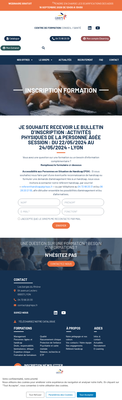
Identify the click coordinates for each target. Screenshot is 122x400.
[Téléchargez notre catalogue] (15, 321)
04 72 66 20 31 (85, 186)
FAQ (101, 59)
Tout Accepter (86, 394)
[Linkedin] (90, 28)
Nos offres (23, 59)
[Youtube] (98, 28)
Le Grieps (44, 59)
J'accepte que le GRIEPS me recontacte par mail (51, 218)
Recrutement (85, 59)
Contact (114, 59)
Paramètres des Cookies (61, 394)
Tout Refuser (35, 394)
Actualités (65, 59)
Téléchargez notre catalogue (37, 321)
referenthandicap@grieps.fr (37, 186)
